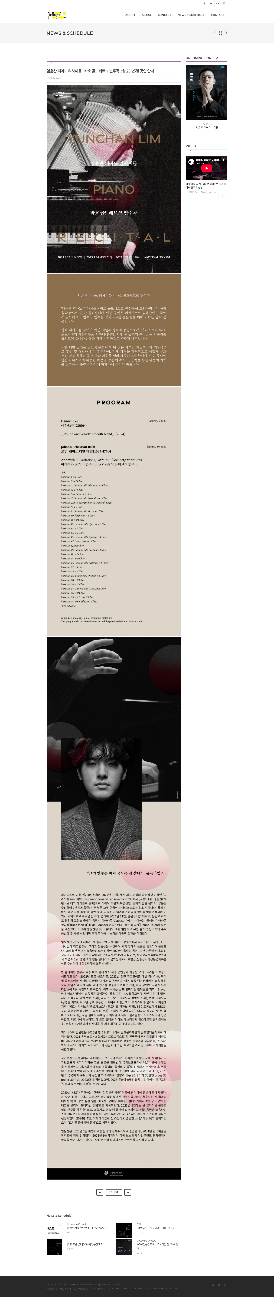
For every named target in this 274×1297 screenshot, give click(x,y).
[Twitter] (211, 3)
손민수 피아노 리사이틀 (206, 125)
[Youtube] (218, 3)
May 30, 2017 (209, 192)
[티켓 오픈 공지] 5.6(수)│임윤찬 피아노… (87, 1244)
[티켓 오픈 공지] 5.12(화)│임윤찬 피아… (156, 1227)
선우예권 (193, 192)
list (115, 1192)
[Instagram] (224, 3)
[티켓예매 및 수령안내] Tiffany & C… (86, 1227)
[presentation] (183, 100)
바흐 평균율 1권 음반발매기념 (207, 121)
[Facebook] (205, 3)
